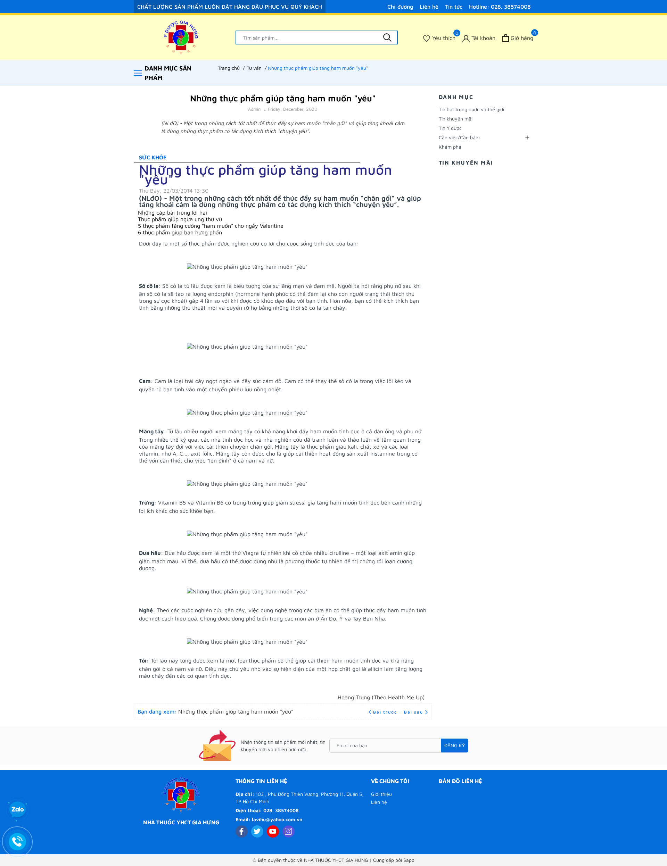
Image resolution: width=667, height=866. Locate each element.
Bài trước (386, 712)
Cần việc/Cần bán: (459, 137)
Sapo (408, 860)
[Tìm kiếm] (387, 37)
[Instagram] (288, 831)
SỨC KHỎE (152, 157)
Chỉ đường (400, 6)
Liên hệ (429, 6)
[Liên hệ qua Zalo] (17, 809)
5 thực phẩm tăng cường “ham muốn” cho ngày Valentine (210, 226)
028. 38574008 (281, 810)
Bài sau (413, 712)
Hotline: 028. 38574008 (500, 6)
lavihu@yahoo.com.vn (277, 819)
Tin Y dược (450, 128)
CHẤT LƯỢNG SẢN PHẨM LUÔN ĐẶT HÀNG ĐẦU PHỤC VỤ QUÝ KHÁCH (229, 6)
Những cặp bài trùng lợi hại (172, 212)
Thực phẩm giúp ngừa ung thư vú (180, 219)
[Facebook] (242, 831)
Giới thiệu (381, 794)
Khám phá (450, 147)
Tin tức (453, 6)
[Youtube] (273, 831)
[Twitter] (257, 831)
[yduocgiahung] (181, 37)
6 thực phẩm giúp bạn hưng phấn (180, 232)
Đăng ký (454, 745)
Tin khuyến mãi (455, 119)
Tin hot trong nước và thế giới (471, 109)
